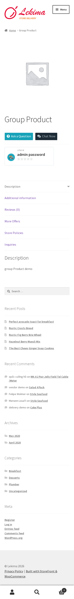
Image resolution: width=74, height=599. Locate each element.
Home (12, 30)
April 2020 (15, 442)
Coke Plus (36, 407)
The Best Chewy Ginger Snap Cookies (31, 348)
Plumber (14, 484)
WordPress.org (13, 538)
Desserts (14, 477)
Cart (57, 589)
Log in (8, 524)
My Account (12, 592)
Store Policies (14, 233)
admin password (31, 154)
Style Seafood (38, 394)
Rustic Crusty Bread (21, 328)
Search (37, 592)
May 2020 (14, 436)
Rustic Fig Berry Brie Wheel (25, 335)
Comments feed (14, 533)
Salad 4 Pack (36, 387)
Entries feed (12, 529)
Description (12, 186)
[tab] (37, 187)
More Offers (12, 221)
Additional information (20, 198)
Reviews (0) (12, 210)
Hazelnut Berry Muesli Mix (24, 341)
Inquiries (10, 244)
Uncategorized (18, 491)
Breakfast (15, 471)
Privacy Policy (14, 571)
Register (10, 520)
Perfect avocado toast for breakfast (31, 321)
